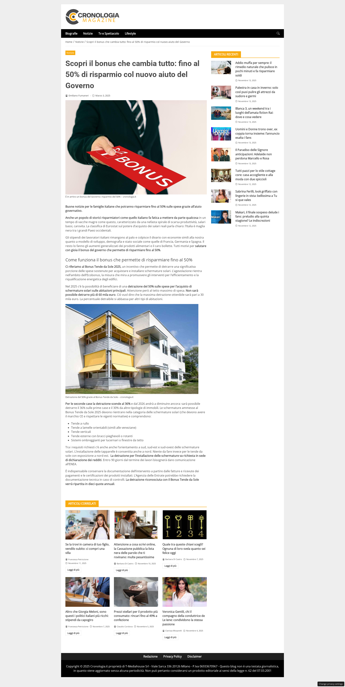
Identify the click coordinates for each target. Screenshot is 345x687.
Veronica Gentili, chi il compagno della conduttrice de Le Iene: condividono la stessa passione (183, 618)
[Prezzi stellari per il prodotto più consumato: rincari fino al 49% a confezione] (136, 592)
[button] (278, 33)
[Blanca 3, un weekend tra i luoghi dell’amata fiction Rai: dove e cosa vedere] (221, 113)
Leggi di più (73, 569)
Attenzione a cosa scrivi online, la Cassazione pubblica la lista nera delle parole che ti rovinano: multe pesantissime (135, 550)
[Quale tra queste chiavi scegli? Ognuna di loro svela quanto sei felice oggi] (184, 524)
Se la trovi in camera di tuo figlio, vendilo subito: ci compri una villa (87, 548)
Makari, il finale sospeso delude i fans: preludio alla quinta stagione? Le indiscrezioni (257, 216)
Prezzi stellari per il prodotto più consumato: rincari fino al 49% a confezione (136, 616)
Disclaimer (194, 656)
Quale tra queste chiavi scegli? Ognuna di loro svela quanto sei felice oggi (183, 548)
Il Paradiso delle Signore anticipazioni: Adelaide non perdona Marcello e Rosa (253, 154)
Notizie (88, 33)
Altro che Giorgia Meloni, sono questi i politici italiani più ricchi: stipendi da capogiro (87, 616)
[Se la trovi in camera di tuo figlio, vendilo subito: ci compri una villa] (87, 524)
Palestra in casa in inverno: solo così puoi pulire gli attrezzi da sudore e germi (256, 92)
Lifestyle (130, 33)
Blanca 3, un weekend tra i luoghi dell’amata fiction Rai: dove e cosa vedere (254, 112)
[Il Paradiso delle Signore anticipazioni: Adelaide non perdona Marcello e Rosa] (221, 154)
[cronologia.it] (92, 16)
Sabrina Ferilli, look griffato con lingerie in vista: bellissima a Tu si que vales (256, 195)
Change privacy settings (331, 683)
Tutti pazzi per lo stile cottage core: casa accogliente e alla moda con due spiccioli (255, 175)
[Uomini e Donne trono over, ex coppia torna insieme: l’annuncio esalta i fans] (221, 133)
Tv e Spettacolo (108, 33)
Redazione (150, 656)
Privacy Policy (172, 656)
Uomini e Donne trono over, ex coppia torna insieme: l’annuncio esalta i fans (257, 133)
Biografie (71, 33)
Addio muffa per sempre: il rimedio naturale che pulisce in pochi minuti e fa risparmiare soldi (256, 69)
